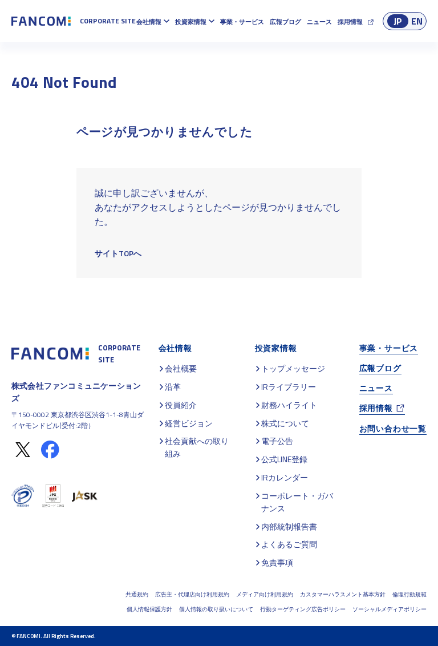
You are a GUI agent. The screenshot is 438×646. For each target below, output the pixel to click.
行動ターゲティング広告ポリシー (303, 609)
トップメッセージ (293, 368)
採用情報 (350, 21)
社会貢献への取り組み (197, 447)
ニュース (319, 21)
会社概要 (181, 368)
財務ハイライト (289, 405)
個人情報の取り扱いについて (216, 609)
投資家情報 (190, 21)
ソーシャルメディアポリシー (389, 609)
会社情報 (148, 21)
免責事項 (277, 562)
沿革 (173, 387)
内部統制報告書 (289, 526)
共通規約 (136, 594)
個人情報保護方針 (149, 609)
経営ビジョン (189, 423)
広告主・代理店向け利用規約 (192, 594)
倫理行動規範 (409, 594)
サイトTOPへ (118, 253)
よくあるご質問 (289, 544)
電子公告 (277, 441)
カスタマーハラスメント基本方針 (343, 594)
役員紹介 (181, 405)
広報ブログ (285, 21)
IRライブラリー (288, 387)
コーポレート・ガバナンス (297, 502)
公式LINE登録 (284, 459)
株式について (285, 423)
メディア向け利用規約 (264, 594)
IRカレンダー (284, 477)
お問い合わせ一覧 (393, 428)
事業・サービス (242, 21)
